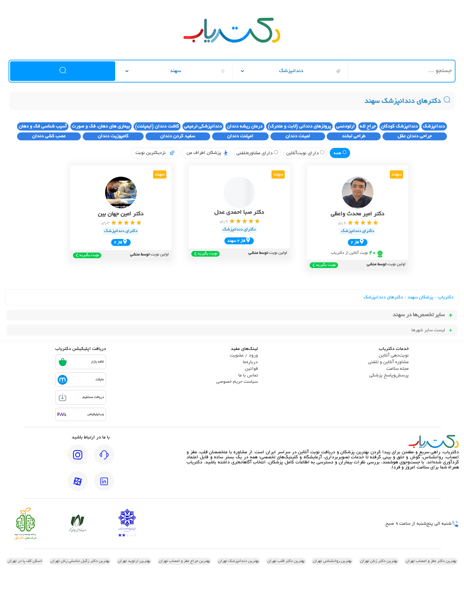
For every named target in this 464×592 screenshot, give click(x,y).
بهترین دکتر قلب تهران (286, 561)
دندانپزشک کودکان (399, 126)
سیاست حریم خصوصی (237, 381)
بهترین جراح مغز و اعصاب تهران (184, 561)
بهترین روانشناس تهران (332, 561)
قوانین (251, 368)
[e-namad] (127, 523)
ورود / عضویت (244, 355)
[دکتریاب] (232, 42)
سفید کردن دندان (177, 136)
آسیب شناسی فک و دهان (43, 126)
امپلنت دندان (240, 136)
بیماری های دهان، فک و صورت (101, 126)
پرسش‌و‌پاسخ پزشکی (389, 375)
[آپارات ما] (78, 485)
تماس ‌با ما (248, 375)
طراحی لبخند (354, 136)
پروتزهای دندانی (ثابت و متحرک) (299, 126)
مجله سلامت (397, 368)
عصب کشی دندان (49, 136)
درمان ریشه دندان (245, 126)
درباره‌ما (250, 362)
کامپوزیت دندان (113, 136)
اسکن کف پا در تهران (25, 561)
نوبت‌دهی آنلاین (394, 355)
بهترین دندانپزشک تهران (238, 561)
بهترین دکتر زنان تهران (378, 561)
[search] (62, 71)
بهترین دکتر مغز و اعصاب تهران (431, 561)
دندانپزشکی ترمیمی (203, 126)
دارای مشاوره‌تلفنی (255, 153)
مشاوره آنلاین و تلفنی (388, 362)
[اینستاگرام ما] (78, 458)
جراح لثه (368, 126)
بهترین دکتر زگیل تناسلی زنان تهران (80, 561)
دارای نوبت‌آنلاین (303, 153)
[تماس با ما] (104, 458)
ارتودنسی (345, 126)
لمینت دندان (298, 136)
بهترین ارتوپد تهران (134, 561)
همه (338, 153)
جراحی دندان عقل (415, 136)
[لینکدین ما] (104, 485)
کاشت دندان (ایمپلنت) (157, 126)
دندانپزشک (434, 126)
